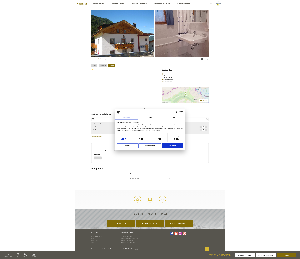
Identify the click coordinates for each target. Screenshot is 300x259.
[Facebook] (171, 233)
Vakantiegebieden (184, 4)
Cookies (112, 248)
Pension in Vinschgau (127, 240)
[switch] (141, 139)
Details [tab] (150, 117)
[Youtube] (176, 233)
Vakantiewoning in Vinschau (129, 238)
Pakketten (121, 223)
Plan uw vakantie (127, 233)
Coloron (118, 248)
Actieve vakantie (98, 4)
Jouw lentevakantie (97, 236)
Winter (93, 242)
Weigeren (127, 145)
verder (286, 255)
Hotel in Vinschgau (126, 236)
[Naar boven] (207, 249)
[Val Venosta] (82, 3)
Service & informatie (162, 4)
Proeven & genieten (139, 4)
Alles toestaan (172, 145)
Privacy (105, 248)
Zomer (93, 238)
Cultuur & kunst (118, 4)
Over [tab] (173, 117)
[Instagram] (180, 233)
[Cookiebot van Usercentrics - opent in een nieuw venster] (176, 112)
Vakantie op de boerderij (128, 242)
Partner (93, 248)
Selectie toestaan (150, 145)
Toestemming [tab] (126, 117)
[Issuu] (184, 233)
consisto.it (136, 249)
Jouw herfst (95, 240)
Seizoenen (94, 233)
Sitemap (99, 248)
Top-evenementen (179, 223)
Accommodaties (150, 223)
